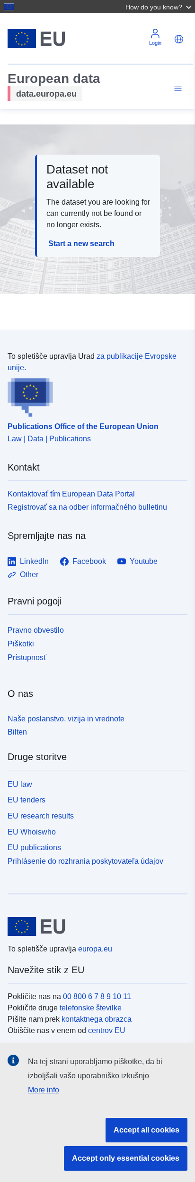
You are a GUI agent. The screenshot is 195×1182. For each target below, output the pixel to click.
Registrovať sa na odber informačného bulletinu (87, 507)
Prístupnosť (27, 657)
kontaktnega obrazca (97, 1019)
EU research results (41, 816)
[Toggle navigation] (176, 88)
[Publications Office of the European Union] (94, 395)
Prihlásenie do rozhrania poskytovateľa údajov (85, 861)
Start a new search (81, 244)
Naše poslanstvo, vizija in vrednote (66, 719)
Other (29, 574)
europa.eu (95, 949)
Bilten (17, 732)
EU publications (34, 847)
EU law (20, 784)
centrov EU (106, 1030)
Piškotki (21, 644)
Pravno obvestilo (36, 630)
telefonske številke (91, 1008)
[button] (159, 6)
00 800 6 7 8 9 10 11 (97, 996)
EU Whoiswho (32, 832)
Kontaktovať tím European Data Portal (71, 494)
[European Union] (94, 926)
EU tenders (26, 800)
